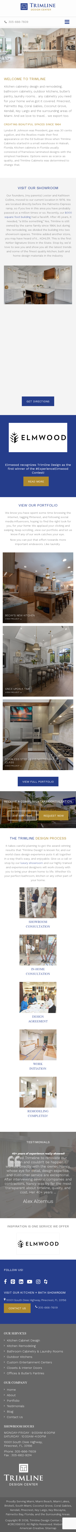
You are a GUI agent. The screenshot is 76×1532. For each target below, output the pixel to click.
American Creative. (32, 1528)
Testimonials (15, 1406)
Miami (30, 1501)
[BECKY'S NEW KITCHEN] (38, 587)
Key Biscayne (57, 1509)
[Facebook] (5, 1281)
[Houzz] (45, 1281)
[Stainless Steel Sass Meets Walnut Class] (38, 734)
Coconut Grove (43, 1505)
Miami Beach (43, 1501)
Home (11, 1390)
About (11, 1395)
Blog (10, 1411)
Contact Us (15, 1417)
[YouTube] (29, 1281)
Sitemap (50, 1528)
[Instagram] (38, 1281)
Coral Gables (62, 1505)
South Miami (23, 1505)
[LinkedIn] (21, 1281)
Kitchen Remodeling (21, 1346)
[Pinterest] (13, 1281)
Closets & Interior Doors (24, 1368)
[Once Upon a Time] (38, 661)
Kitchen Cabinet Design (23, 1340)
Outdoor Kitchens (19, 1357)
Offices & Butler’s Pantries (25, 1373)
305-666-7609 (18, 22)
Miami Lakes (61, 1501)
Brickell (9, 1505)
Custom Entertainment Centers (29, 1362)
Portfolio (13, 1400)
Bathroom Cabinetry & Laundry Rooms (35, 1351)
